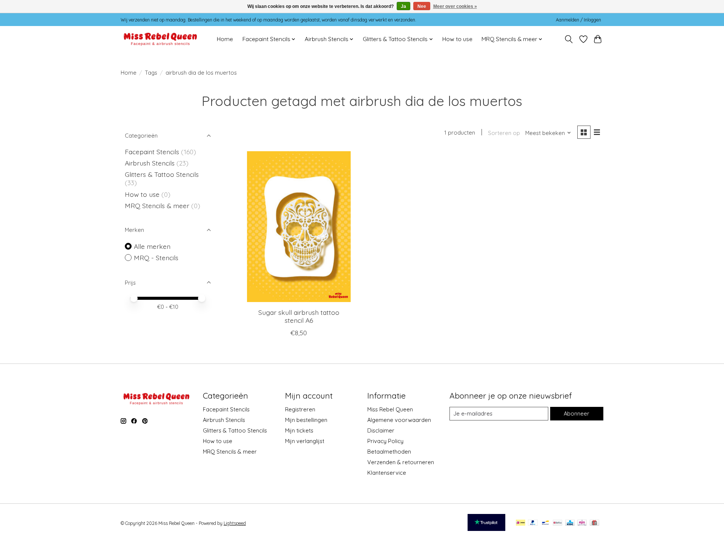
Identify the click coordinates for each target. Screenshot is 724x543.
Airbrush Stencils (150, 163)
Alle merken (152, 246)
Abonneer (576, 413)
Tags (151, 72)
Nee (421, 6)
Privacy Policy (385, 441)
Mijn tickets (299, 430)
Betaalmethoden (389, 451)
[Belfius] (557, 523)
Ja (403, 6)
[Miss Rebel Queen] (160, 39)
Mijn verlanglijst (304, 441)
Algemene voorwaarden (399, 419)
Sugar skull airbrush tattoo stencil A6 (298, 316)
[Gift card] (594, 523)
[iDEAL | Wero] (520, 523)
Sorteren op (504, 133)
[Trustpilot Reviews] (486, 528)
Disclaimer (380, 430)
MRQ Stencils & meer (157, 205)
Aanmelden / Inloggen (578, 20)
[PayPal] (533, 523)
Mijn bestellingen (306, 419)
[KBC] (570, 523)
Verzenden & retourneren (400, 462)
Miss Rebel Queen (390, 409)
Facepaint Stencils (153, 151)
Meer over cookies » (455, 6)
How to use (457, 39)
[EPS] (582, 523)
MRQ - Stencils (156, 257)
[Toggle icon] (568, 39)
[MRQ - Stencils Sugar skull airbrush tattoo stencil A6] (299, 226)
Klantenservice (386, 472)
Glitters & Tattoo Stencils (162, 174)
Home (225, 39)
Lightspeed (235, 523)
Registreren (300, 409)
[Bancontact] (545, 523)
